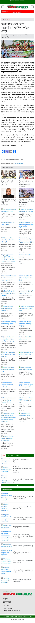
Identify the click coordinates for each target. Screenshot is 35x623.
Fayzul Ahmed (19, 163)
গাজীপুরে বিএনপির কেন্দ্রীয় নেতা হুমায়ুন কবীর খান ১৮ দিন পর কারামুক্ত (8, 299)
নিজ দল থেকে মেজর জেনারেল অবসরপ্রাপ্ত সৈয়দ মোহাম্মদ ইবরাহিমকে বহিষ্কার (8, 406)
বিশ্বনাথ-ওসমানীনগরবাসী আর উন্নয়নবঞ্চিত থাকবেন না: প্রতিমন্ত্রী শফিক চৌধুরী (26, 182)
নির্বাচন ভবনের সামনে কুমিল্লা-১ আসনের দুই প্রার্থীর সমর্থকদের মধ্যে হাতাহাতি (26, 391)
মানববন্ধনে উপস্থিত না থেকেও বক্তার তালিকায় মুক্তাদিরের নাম (7, 315)
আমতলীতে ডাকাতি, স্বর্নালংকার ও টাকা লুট (23, 545)
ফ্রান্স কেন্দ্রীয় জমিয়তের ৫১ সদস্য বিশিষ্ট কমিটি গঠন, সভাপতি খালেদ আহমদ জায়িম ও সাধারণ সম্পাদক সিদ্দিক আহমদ (8, 267)
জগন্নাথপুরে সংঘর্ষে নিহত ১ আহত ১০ (22, 527)
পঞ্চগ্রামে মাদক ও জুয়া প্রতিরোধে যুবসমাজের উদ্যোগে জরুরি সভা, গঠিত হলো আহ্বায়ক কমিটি (23, 536)
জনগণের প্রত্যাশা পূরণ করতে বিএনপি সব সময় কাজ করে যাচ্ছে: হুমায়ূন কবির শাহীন (8, 284)
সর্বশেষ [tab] (3, 455)
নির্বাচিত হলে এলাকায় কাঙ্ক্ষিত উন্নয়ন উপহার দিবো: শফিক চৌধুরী (8, 246)
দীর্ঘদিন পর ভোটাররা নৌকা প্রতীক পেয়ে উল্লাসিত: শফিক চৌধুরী (26, 284)
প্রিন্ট (26, 35)
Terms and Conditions (17, 619)
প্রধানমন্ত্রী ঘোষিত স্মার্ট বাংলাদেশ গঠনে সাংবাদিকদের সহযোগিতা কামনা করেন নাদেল (8, 345)
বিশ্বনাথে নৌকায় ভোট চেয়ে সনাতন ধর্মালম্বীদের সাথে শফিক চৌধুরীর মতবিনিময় (25, 231)
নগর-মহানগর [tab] (17, 455)
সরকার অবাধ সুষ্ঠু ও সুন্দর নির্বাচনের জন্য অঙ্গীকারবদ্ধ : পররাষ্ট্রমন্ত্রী (25, 330)
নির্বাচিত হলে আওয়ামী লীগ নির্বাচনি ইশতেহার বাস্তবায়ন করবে (25, 406)
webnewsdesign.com (26, 616)
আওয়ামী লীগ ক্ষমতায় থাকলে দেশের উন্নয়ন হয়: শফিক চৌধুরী (25, 216)
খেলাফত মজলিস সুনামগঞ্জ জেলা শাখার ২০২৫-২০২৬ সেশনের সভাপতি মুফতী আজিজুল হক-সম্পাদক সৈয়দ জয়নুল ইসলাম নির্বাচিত (7, 427)
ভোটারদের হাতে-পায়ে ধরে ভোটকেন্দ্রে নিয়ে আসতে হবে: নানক (8, 376)
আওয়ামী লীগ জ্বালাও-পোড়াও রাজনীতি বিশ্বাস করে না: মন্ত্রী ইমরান (26, 315)
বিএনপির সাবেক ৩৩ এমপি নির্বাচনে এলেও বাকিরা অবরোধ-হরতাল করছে (8, 360)
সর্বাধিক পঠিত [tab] (10, 455)
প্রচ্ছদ (3, 19)
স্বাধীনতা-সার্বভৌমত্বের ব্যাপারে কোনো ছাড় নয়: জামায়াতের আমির (7, 444)
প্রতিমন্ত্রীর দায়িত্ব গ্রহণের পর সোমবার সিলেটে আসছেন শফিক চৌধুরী (8, 201)
